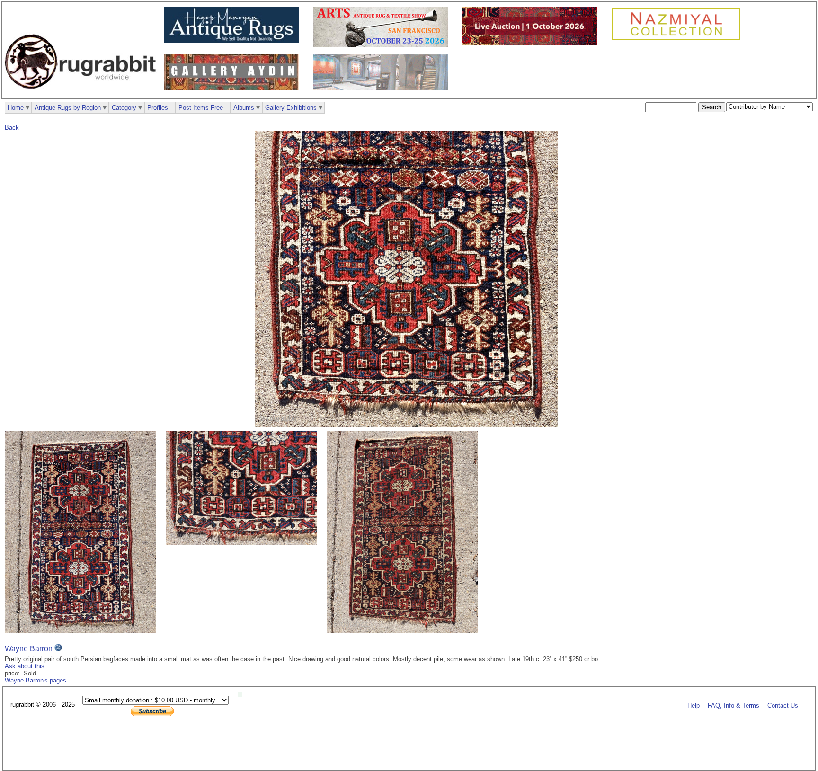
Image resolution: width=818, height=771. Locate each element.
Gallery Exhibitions (291, 107)
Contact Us (782, 705)
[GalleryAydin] (233, 87)
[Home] (83, 93)
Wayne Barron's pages (35, 680)
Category (124, 107)
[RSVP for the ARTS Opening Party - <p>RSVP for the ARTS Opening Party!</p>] (242, 694)
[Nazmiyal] (678, 38)
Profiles (157, 107)
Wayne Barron (29, 649)
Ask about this (24, 666)
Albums (243, 107)
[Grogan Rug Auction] (532, 42)
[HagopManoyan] (233, 40)
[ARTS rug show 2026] (383, 45)
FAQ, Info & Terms (733, 705)
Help (693, 705)
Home (16, 107)
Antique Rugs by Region (68, 107)
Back (12, 127)
